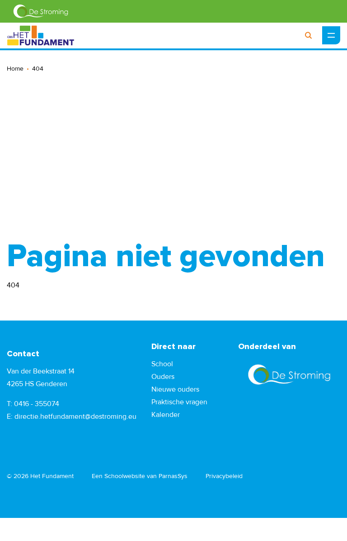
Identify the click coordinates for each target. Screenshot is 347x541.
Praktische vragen (179, 402)
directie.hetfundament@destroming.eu (75, 416)
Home (15, 68)
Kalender (165, 414)
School (162, 364)
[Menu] (331, 35)
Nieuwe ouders (175, 389)
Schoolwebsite (124, 476)
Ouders (162, 376)
